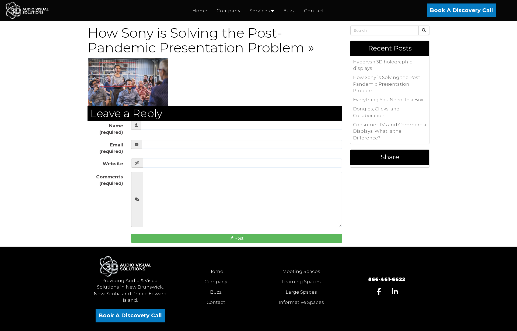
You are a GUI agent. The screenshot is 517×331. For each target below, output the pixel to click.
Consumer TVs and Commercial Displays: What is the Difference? (390, 131)
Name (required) (111, 129)
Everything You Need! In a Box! (389, 99)
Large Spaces (301, 292)
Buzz (216, 292)
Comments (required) (109, 180)
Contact (216, 302)
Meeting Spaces (301, 271)
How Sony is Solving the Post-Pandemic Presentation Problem (196, 40)
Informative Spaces (301, 302)
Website (113, 163)
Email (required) (111, 148)
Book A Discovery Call (461, 10)
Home (215, 271)
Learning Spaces (301, 281)
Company (215, 281)
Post (238, 238)
